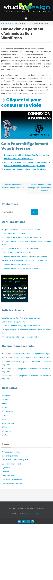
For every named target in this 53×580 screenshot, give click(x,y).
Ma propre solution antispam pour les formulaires (22, 237)
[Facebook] (28, 521)
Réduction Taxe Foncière (12, 480)
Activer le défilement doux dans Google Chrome (24, 166)
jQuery (4, 407)
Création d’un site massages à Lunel (16, 264)
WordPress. (37, 513)
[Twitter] (23, 521)
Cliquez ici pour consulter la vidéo (21, 102)
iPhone (5, 403)
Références (6, 427)
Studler (5, 357)
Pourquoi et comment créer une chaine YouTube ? (13, 186)
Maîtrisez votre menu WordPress (18, 159)
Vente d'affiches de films (12, 484)
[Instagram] (32, 521)
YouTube (5, 435)
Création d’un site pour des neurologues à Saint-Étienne (24, 256)
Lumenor (5, 472)
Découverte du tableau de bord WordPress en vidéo (26, 155)
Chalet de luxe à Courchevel (13, 233)
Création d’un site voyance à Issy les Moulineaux (21, 268)
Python (5, 419)
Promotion (6, 415)
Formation (8, 23)
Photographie (7, 411)
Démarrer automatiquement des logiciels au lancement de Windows (39, 188)
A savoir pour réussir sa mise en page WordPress (25, 169)
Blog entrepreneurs (10, 456)
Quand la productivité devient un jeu (16, 252)
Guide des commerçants (12, 464)
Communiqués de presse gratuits (15, 460)
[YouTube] (19, 521)
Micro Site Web (8, 476)
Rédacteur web (8, 423)
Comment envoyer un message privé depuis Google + (27, 162)
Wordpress (6, 431)
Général (5, 399)
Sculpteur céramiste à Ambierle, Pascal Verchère (22, 229)
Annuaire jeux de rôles (11, 452)
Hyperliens (6, 468)
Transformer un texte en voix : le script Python (20, 248)
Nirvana (28, 513)
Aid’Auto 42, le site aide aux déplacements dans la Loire (24, 260)
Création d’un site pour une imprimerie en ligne (31, 353)
